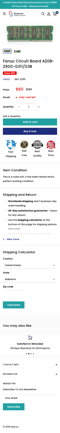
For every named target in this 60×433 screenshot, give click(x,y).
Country (8, 258)
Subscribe (13, 407)
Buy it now (30, 131)
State (6, 272)
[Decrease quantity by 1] (19, 107)
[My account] (48, 13)
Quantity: (8, 106)
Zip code (8, 286)
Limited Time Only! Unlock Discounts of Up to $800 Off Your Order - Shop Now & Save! (30, 4)
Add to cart (30, 122)
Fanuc (6, 79)
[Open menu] (4, 14)
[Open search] (43, 13)
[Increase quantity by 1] (39, 107)
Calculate (13, 305)
